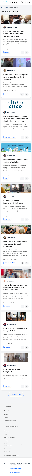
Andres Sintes (11, 155)
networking (6, 93)
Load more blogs (16, 394)
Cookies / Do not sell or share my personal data (13, 444)
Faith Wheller (11, 237)
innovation (6, 52)
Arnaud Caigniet (11, 324)
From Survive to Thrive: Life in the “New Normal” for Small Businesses (15, 244)
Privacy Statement (15, 468)
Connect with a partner (10, 420)
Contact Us (7, 414)
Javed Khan (10, 196)
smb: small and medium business (10, 262)
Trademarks (7, 452)
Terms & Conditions (9, 437)
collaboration (7, 219)
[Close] (29, 461)
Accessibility (7, 448)
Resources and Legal (11, 426)
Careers (6, 417)
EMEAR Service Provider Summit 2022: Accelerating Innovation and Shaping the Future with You (15, 118)
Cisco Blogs (13, 2)
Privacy (6, 440)
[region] (16, 467)
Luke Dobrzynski (12, 27)
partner (6, 178)
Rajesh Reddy (11, 70)
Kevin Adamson (11, 281)
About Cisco (7, 411)
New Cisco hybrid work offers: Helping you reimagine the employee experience (14, 33)
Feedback (6, 431)
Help (5, 434)
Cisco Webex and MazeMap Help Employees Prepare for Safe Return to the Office (15, 287)
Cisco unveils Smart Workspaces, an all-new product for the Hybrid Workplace (15, 77)
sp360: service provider (9, 137)
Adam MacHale (11, 112)
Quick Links (8, 406)
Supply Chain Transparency (11, 455)
